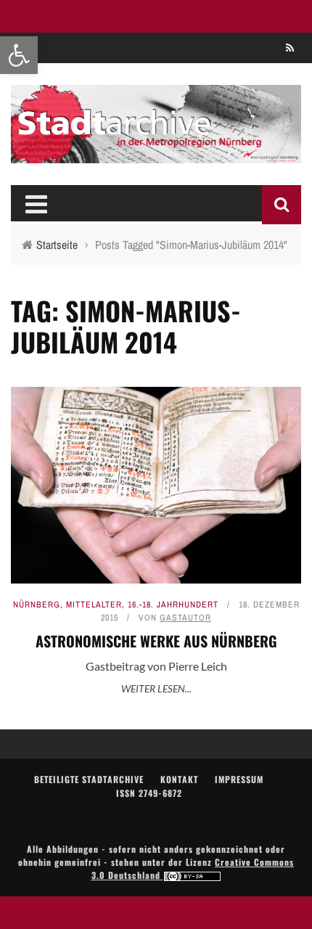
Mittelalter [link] (94, 604)
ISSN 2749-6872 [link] (149, 793)
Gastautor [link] (185, 617)
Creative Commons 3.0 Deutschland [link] (193, 868)
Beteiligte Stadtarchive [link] (89, 779)
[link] (19, 55)
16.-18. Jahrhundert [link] (173, 604)
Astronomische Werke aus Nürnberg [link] (156, 641)
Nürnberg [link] (36, 604)
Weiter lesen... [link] (156, 688)
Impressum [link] (239, 779)
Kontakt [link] (179, 779)
